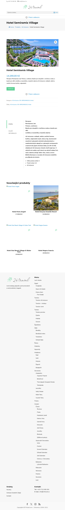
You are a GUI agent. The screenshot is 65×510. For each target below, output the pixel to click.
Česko (38, 407)
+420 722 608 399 (12, 1)
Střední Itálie (39, 340)
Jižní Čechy (40, 428)
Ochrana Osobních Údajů (14, 493)
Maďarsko (37, 352)
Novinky (9, 490)
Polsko (36, 401)
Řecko (36, 343)
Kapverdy (37, 349)
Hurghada (38, 286)
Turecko (36, 298)
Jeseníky (39, 431)
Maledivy (37, 346)
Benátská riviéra (40, 334)
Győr (37, 358)
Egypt (36, 283)
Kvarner (39, 446)
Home (12, 27)
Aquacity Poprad (42, 376)
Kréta (31, 100)
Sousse (38, 322)
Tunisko (36, 310)
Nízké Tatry (39, 395)
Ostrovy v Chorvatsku (43, 459)
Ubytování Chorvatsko (42, 441)
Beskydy (39, 434)
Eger (37, 355)
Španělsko (37, 325)
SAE (37, 480)
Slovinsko (38, 477)
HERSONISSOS (25, 100)
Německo (38, 471)
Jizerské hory (41, 422)
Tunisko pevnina (40, 312)
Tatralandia (40, 385)
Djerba (38, 315)
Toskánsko (39, 337)
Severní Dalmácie (42, 449)
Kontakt (9, 496)
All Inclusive (15, 100)
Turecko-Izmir (40, 307)
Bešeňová (40, 379)
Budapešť (38, 368)
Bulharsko (39, 462)
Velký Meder (39, 391)
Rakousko (39, 468)
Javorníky (38, 388)
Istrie (38, 443)
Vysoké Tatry (40, 398)
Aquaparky (39, 373)
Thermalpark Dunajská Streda (46, 382)
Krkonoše (40, 425)
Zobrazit (10, 89)
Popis (11, 124)
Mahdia (38, 318)
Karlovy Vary (40, 418)
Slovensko (37, 371)
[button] (55, 42)
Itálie (35, 328)
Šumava (39, 409)
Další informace (13, 132)
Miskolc (38, 361)
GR (20, 100)
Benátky (38, 330)
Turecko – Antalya (41, 303)
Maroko (38, 474)
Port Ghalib (40, 295)
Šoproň (38, 364)
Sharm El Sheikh (40, 289)
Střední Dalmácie (42, 452)
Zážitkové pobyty (42, 437)
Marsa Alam (39, 292)
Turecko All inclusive (42, 300)
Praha (38, 412)
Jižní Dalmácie (41, 456)
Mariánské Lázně (42, 415)
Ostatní (36, 404)
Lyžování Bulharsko (42, 464)
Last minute (37, 280)
